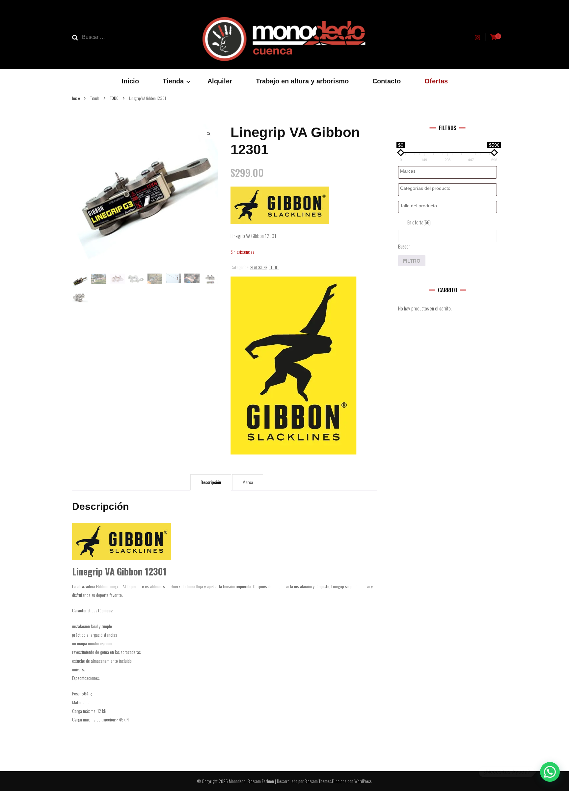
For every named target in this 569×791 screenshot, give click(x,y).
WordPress (362, 780)
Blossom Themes (318, 780)
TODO (274, 267)
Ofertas (436, 81)
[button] (550, 772)
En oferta (419, 222)
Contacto (386, 81)
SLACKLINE (258, 267)
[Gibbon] (293, 365)
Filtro (411, 261)
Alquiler (219, 81)
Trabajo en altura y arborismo (302, 81)
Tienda (173, 81)
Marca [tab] (247, 482)
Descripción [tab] (211, 482)
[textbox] (449, 171)
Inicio (130, 81)
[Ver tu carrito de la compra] (493, 37)
